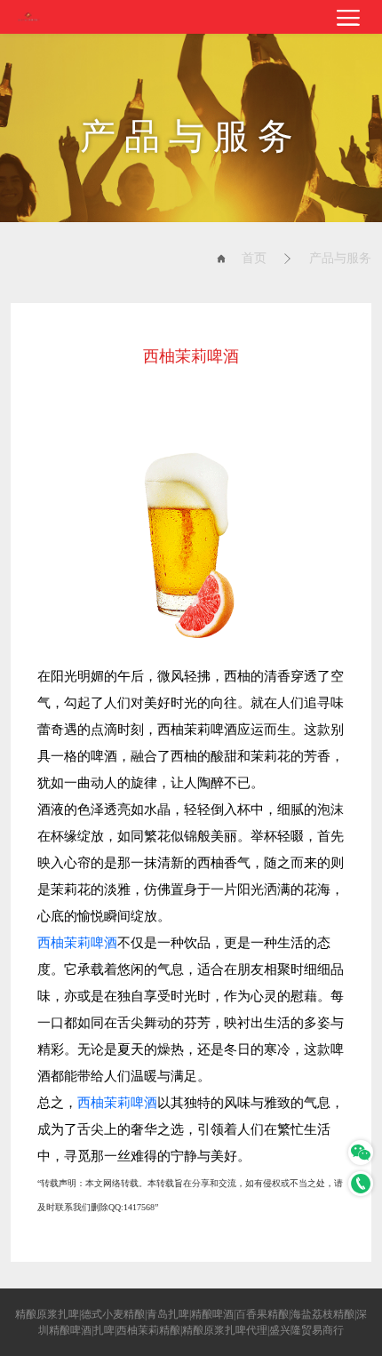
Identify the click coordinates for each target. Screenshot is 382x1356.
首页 (254, 258)
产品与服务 (340, 258)
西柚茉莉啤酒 (77, 943)
